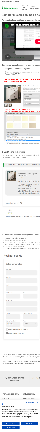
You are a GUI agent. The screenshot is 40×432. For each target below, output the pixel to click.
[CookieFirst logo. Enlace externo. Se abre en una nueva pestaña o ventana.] (2, 404)
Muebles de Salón (24, 7)
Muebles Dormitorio (34, 7)
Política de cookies (32, 402)
